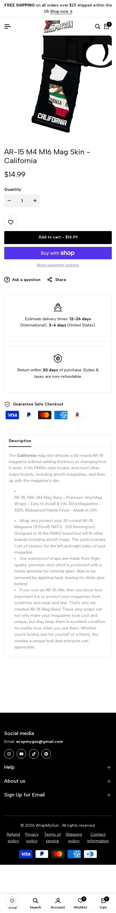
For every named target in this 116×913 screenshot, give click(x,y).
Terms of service (52, 837)
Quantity (12, 189)
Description (20, 440)
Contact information (98, 837)
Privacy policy (32, 837)
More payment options (58, 265)
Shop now (59, 12)
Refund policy (13, 837)
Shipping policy (74, 837)
